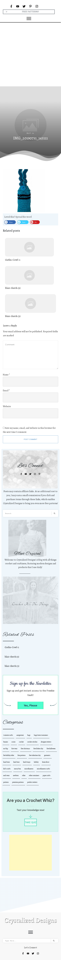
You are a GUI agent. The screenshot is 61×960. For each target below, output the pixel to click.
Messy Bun (17, 769)
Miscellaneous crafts (43, 769)
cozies (13, 742)
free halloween (51, 748)
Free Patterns (22, 755)
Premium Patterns (18, 782)
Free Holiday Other (8, 755)
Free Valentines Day (35, 755)
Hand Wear (6, 762)
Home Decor (45, 762)
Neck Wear (6, 775)
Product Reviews (32, 782)
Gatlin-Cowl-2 (29, 250)
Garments (47, 755)
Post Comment (30, 439)
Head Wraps (26, 762)
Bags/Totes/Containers (41, 735)
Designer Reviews (46, 742)
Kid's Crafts (6, 769)
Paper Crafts (46, 775)
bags (28, 735)
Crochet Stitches (32, 742)
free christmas (25, 748)
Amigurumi (20, 735)
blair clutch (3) (30, 306)
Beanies (5, 742)
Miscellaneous (28, 769)
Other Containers (34, 775)
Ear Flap (5, 748)
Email (6, 390)
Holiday (36, 762)
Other (23, 775)
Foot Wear (14, 748)
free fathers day (38, 748)
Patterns (6, 782)
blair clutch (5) (29, 278)
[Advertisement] (30, 53)
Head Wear (16, 762)
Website (7, 406)
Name (6, 374)
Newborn (16, 775)
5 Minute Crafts (8, 735)
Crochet (21, 742)
